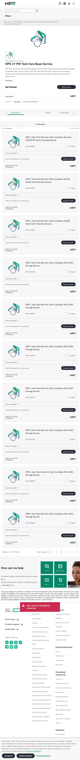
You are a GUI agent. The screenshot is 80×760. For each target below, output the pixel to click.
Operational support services (62, 616)
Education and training (63, 688)
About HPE (35, 614)
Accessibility (36, 619)
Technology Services (29, 21)
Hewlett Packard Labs (39, 632)
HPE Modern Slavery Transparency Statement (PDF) (40, 640)
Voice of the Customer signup (63, 721)
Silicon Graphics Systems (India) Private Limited (41, 719)
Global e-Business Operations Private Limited (41, 685)
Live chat (47, 570)
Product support (60, 570)
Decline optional (25, 756)
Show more (8, 80)
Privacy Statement (33, 751)
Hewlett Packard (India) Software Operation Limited (41, 693)
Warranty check (61, 640)
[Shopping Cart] (60, 3)
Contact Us (59, 679)
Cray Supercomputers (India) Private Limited (39, 677)
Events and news (64, 647)
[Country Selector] (64, 3)
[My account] (69, 3)
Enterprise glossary (62, 697)
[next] (77, 552)
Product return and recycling (62, 625)
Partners (60, 730)
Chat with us (17, 101)
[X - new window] (11, 642)
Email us (47, 584)
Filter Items (41, 124)
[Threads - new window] (20, 642)
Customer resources (61, 673)
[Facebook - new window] (7, 647)
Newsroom (59, 665)
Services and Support (17, 21)
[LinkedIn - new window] (7, 642)
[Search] (37, 10)
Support (60, 610)
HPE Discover (60, 656)
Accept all (8, 756)
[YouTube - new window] (11, 647)
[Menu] (73, 3)
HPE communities (62, 705)
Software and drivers (63, 635)
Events (58, 651)
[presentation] (73, 114)
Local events (60, 660)
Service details (9, 96)
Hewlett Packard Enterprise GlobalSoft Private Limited (41, 702)
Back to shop (7, 21)
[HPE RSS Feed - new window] (16, 647)
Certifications (60, 734)
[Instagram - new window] (16, 642)
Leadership (36, 653)
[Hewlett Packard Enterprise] (10, 3)
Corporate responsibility (40, 627)
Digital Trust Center (62, 683)
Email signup (60, 692)
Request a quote (68, 159)
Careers (35, 623)
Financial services (62, 701)
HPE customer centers (63, 710)
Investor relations (38, 649)
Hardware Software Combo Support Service (46, 21)
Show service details (11, 153)
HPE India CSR (37, 662)
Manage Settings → (43, 756)
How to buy (60, 584)
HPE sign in (59, 714)
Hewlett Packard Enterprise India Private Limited (41, 710)
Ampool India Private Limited (39, 668)
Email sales (10, 629)
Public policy (36, 657)
